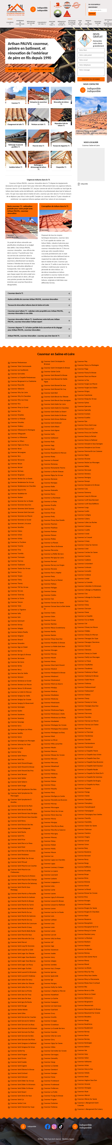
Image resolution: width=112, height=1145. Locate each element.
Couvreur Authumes (84, 1062)
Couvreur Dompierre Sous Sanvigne (90, 444)
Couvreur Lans (49, 916)
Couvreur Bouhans (83, 942)
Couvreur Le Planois (51, 543)
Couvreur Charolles (84, 717)
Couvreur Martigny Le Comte (54, 796)
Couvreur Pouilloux (50, 528)
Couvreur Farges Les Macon (87, 384)
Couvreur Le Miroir (51, 740)
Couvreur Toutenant (18, 565)
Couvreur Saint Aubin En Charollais (56, 408)
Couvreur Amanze (83, 1084)
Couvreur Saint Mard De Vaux (21, 935)
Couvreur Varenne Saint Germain (22, 512)
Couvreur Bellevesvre (85, 998)
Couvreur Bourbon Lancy (86, 934)
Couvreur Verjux (16, 464)
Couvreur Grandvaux (51, 1025)
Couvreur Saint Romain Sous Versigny (24, 813)
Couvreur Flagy (82, 369)
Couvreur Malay (49, 841)
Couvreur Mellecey (51, 774)
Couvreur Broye (83, 874)
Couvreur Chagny (83, 837)
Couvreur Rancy (49, 494)
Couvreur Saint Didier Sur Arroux (22, 1081)
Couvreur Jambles (50, 965)
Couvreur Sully (16, 613)
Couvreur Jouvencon (51, 950)
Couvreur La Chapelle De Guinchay (89, 777)
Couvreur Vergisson (17, 475)
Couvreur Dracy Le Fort (85, 429)
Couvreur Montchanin (52, 703)
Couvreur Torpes (16, 576)
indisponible (42, 8)
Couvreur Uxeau (16, 531)
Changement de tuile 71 (42, 23)
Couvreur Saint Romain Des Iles (22, 825)
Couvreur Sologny (17, 628)
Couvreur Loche (49, 890)
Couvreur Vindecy (17, 426)
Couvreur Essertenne (84, 395)
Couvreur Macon (50, 852)
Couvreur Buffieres (84, 867)
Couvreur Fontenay (50, 1107)
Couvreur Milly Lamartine (53, 744)
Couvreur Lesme (50, 909)
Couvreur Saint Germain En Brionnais (24, 1028)
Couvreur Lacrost (50, 935)
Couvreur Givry (49, 1040)
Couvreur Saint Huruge (19, 1006)
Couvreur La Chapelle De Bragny (89, 781)
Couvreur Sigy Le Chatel (19, 647)
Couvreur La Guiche (51, 998)
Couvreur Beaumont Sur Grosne (88, 1013)
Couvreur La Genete (51, 1066)
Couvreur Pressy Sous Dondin (54, 520)
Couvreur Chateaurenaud (86, 687)
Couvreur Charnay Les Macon (87, 721)
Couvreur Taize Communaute (21, 366)
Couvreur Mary (49, 792)
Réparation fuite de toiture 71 (62, 23)
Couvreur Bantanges (84, 1043)
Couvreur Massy (49, 785)
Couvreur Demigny (84, 478)
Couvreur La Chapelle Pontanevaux (23, 378)
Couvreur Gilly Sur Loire (52, 1036)
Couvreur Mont (49, 736)
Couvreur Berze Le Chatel (86, 994)
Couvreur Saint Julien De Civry (21, 987)
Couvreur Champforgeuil (86, 807)
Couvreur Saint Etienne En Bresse (22, 1070)
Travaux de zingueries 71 (88, 23)
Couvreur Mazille (50, 777)
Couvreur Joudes (50, 953)
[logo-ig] (54, 1126)
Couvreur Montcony (51, 699)
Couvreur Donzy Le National (87, 440)
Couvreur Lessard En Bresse (54, 901)
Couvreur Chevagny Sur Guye (87, 639)
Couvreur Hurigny (50, 983)
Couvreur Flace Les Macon (86, 376)
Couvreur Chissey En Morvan (87, 635)
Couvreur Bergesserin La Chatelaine (23, 381)
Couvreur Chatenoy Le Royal (87, 672)
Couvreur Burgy (83, 863)
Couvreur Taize (16, 606)
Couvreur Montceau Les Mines (55, 718)
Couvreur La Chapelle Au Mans (88, 785)
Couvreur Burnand (83, 856)
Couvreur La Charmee (85, 732)
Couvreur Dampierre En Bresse (88, 485)
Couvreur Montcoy (50, 691)
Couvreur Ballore (83, 1047)
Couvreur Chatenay (84, 683)
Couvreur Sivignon (17, 636)
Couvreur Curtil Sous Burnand (87, 500)
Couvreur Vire (16, 411)
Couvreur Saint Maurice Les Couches (24, 866)
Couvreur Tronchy (17, 546)
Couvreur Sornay (16, 625)
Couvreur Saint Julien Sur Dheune (22, 983)
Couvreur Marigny (50, 822)
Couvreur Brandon (83, 904)
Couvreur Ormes (50, 620)
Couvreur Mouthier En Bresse (54, 643)
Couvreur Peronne (50, 569)
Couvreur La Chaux (84, 661)
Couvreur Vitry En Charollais (21, 396)
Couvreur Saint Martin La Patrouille (23, 894)
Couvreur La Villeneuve (19, 437)
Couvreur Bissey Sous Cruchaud (88, 983)
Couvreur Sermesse (17, 658)
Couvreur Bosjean (83, 946)
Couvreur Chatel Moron (85, 680)
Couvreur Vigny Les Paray (20, 445)
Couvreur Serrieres (17, 662)
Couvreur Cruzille (83, 530)
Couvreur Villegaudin (18, 434)
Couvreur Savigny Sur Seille (20, 696)
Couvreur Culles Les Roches (87, 522)
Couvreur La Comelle (84, 582)
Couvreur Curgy (83, 507)
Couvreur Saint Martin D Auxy (21, 927)
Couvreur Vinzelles (17, 415)
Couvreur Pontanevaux (19, 363)
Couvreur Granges (50, 1021)
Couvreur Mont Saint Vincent (54, 665)
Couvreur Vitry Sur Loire (19, 392)
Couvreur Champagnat (85, 811)
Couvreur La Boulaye (84, 938)
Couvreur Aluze (82, 1092)
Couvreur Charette (84, 740)
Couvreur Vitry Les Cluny (19, 400)
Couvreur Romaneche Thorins (54, 468)
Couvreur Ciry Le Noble (85, 620)
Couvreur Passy (49, 576)
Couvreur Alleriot (83, 1095)
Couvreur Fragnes (50, 1100)
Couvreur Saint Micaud (19, 862)
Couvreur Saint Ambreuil (52, 423)
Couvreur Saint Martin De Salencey (23, 916)
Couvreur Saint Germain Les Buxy (22, 1025)
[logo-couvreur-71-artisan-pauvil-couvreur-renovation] (15, 9)
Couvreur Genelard (51, 1070)
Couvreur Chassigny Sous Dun (87, 706)
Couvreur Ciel (82, 624)
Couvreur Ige (48, 980)
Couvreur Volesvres (17, 389)
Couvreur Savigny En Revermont (22, 703)
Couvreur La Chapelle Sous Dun (88, 758)
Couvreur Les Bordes (84, 949)
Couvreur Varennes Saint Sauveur (22, 509)
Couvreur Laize (49, 927)
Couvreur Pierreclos (51, 550)
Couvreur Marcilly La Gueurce (54, 830)
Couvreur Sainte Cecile (52, 372)
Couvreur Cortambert (85, 564)
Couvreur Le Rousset (51, 460)
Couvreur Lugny (49, 864)
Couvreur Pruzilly (50, 505)
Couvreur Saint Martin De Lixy (21, 920)
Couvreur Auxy (82, 1054)
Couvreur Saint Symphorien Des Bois (23, 789)
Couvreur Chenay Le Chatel (87, 653)
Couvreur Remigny (50, 483)
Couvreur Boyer (83, 916)
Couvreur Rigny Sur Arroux (53, 475)
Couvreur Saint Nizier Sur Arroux (22, 858)
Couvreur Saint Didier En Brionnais (23, 1085)
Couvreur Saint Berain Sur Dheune (56, 397)
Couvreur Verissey (17, 471)
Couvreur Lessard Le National (54, 905)
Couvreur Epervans (84, 406)
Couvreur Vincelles (17, 422)
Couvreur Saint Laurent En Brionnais (23, 972)
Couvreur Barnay (83, 1032)
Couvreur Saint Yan (17, 759)
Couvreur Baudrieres (84, 1024)
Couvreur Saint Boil (51, 393)
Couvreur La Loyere (51, 871)
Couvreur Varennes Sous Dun (21, 505)
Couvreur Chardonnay (85, 736)
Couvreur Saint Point (18, 847)
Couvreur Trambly (17, 553)
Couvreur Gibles (49, 1047)
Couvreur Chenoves (84, 650)
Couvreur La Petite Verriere (54, 554)
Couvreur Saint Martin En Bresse (22, 901)
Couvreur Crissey (83, 541)
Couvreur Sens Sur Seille (19, 673)
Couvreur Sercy (16, 670)
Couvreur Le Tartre (17, 598)
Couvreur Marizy (50, 819)
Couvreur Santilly (17, 733)
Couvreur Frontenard (51, 1081)
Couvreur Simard (17, 640)
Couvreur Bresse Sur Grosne (87, 893)
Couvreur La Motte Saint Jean (54, 646)
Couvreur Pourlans (50, 524)
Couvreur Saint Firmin (18, 1058)
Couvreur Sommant (17, 621)
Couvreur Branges (83, 901)
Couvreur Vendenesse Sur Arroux (22, 482)
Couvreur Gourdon (50, 1032)
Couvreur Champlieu (84, 800)
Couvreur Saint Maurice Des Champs (24, 880)
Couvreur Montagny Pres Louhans (56, 729)
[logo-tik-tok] (60, 1126)
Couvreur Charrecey (84, 713)
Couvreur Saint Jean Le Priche (21, 991)
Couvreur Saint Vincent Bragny (21, 763)
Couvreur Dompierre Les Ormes (88, 448)
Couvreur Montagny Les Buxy (54, 733)
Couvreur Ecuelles (83, 418)
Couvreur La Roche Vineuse (53, 472)
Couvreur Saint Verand (19, 774)
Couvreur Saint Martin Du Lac (21, 912)
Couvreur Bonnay (83, 953)
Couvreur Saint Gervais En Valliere (23, 1021)
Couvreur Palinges (50, 588)
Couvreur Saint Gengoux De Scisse (23, 1047)
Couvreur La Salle (17, 748)
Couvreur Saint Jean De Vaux (21, 998)
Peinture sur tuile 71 (52, 23)
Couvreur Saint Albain (51, 427)
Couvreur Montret (50, 669)
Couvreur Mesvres (50, 751)
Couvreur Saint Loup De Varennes (22, 946)
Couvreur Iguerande (51, 976)
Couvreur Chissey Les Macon (87, 627)
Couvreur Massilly (50, 789)
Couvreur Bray (82, 897)
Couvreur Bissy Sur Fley (85, 972)
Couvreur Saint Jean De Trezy (21, 995)
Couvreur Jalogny (50, 961)
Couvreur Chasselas (84, 710)
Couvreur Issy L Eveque (52, 968)
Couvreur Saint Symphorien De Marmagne (21, 794)
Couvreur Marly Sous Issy (53, 815)
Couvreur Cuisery (83, 519)
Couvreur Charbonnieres (86, 743)
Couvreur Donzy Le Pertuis (86, 436)
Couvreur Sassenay (17, 718)
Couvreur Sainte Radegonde (20, 828)
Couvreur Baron (83, 1035)
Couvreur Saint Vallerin (19, 782)
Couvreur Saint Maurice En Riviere (23, 876)
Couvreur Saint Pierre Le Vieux (21, 843)
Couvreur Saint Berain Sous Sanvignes (57, 400)
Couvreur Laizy (49, 924)
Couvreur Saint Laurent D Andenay (23, 976)
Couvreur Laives (49, 931)
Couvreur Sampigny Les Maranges (23, 741)
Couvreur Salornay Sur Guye (21, 744)
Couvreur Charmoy (84, 728)
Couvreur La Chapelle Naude (87, 770)
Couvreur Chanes (83, 796)
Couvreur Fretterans (51, 1088)
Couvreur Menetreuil (51, 766)
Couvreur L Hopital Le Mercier (55, 991)
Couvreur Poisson (50, 535)
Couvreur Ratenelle (51, 490)
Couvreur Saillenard (51, 438)
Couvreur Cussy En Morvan (87, 496)
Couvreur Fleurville (17, 385)
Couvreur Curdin (83, 511)
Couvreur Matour (50, 781)
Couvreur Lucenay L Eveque (54, 867)
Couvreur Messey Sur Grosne (54, 755)
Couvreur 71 (9, 23)
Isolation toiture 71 (97, 23)
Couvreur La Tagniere (18, 610)
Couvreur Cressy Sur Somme (87, 545)
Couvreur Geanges (50, 1073)
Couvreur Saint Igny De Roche (21, 1002)
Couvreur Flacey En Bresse (86, 373)
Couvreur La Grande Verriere (54, 1028)
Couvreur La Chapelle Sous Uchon (89, 755)
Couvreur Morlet (50, 658)
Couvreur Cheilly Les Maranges (88, 657)
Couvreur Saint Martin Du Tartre (22, 905)
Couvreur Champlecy (84, 803)
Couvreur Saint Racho (18, 832)
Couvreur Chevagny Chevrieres (88, 642)
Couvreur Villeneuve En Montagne (23, 430)
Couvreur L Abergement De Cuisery (90, 1109)
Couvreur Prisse (49, 513)
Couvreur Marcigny (51, 834)
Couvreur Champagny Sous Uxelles (89, 814)
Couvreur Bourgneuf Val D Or (87, 927)
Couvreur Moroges (50, 650)
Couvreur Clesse (83, 612)
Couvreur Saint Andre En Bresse (55, 415)
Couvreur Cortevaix (84, 567)
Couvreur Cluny (82, 601)
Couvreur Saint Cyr (17, 1100)
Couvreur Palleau (50, 584)
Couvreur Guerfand (51, 1010)
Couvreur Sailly (49, 434)
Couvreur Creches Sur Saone (87, 552)
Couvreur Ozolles (50, 595)
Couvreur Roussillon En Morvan (55, 453)
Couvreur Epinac (83, 403)
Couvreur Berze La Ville (85, 990)
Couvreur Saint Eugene (19, 1066)
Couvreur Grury (49, 1013)
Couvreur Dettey (83, 466)
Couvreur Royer (49, 449)
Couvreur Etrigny (83, 391)
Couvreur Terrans (17, 591)
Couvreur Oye (49, 599)
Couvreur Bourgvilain (85, 923)
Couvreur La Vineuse (18, 419)
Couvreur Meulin (50, 748)
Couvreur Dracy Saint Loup (86, 425)
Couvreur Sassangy (17, 722)
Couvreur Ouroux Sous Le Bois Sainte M (57, 608)
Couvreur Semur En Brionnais (21, 688)
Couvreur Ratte (49, 487)
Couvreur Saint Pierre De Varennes (23, 851)
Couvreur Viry (15, 404)
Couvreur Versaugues (18, 452)
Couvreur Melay (49, 770)
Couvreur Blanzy (83, 961)
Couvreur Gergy (49, 1062)
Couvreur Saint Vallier (18, 778)
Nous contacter (42, 70)
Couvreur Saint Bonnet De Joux (55, 385)
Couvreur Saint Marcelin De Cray (22, 939)
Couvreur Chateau (83, 695)
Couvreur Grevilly (50, 1017)
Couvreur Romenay (51, 464)
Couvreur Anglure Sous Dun (87, 1080)
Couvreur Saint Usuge (18, 786)
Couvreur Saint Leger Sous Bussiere (23, 957)
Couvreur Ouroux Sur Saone (54, 603)
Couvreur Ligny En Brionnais (54, 897)
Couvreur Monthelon (51, 695)
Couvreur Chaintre (84, 833)
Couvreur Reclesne (50, 479)
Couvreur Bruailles (84, 871)
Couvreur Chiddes (83, 631)
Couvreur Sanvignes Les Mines (21, 729)
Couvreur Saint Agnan (51, 430)
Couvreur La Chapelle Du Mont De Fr (90, 773)
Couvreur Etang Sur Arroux (86, 399)
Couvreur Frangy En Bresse (53, 1096)
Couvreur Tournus (17, 561)
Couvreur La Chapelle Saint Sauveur (90, 766)
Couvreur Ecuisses (83, 414)
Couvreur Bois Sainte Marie (87, 957)
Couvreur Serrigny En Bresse (21, 655)
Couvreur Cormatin (84, 571)
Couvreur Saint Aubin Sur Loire (55, 404)
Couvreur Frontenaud (51, 1085)
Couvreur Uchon (16, 535)
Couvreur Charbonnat (85, 747)
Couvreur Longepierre (52, 882)
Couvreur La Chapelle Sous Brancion (90, 762)
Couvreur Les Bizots (84, 968)
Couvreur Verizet (17, 467)
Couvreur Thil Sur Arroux (19, 587)
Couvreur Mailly (49, 849)
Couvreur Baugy (83, 1020)
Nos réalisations (17, 70)
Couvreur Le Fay (83, 380)
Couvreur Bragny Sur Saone (87, 908)
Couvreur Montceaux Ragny (54, 710)
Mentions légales (68, 1139)
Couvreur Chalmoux (84, 829)
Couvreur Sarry (16, 726)
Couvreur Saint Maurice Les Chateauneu (20, 871)
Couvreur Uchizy (16, 539)
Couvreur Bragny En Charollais (88, 912)
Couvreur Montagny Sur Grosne (55, 725)
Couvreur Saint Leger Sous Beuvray (23, 961)
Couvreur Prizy (49, 509)
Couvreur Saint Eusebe (19, 1062)
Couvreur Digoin (83, 455)
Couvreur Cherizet (83, 646)
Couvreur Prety (49, 516)
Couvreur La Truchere (18, 542)
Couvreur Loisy (49, 886)
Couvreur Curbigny (84, 515)
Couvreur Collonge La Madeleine (89, 590)
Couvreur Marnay (50, 804)
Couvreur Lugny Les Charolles (54, 860)
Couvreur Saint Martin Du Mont (22, 909)
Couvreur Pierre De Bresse (53, 546)
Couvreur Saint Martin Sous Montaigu (20, 888)
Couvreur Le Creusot (84, 537)
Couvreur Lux (48, 856)
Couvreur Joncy (49, 957)
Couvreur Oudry (49, 613)
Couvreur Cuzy (82, 489)
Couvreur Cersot (83, 841)
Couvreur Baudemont (85, 1028)
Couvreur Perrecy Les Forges (54, 565)
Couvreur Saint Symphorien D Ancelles (21, 801)
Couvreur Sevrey (16, 651)
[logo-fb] (47, 1126)
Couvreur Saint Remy (18, 821)
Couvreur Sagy (49, 445)
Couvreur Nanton (50, 635)
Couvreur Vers (16, 456)
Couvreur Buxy (82, 848)
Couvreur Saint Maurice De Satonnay (24, 883)
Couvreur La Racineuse (52, 498)
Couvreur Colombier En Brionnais (89, 586)
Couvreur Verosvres (17, 460)
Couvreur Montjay (50, 688)
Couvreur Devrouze (84, 470)
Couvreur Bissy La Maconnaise (88, 979)
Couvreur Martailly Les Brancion (55, 800)
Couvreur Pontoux (50, 531)
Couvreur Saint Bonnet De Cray (55, 389)
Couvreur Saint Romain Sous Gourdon (24, 817)
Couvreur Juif (48, 942)
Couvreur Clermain (84, 609)
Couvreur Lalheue (50, 920)
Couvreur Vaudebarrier (19, 494)
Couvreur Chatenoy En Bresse (87, 676)
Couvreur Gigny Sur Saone (53, 1043)
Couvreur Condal (83, 579)
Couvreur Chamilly (84, 818)
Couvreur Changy (83, 792)
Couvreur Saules (16, 711)
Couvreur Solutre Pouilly (19, 632)
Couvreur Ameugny (84, 1088)
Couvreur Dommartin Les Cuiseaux (89, 451)
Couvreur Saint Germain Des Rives (23, 1040)
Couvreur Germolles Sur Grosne (55, 1051)
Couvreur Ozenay (50, 591)
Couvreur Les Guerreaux (52, 1006)
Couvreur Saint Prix (17, 836)
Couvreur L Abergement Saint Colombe (87, 1104)
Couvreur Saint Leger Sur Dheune (22, 953)
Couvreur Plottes (50, 539)
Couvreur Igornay (50, 972)
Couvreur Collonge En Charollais (88, 597)
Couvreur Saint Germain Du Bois (22, 1036)
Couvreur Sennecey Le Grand (21, 681)
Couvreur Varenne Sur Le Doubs (22, 501)
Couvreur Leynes (50, 894)
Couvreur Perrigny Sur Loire (54, 558)
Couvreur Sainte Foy (18, 1051)
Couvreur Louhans (50, 879)
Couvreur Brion (82, 878)
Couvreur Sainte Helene (19, 1010)
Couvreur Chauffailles (85, 665)
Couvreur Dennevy (84, 474)
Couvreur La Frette (50, 1092)
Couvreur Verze (16, 449)
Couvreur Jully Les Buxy (52, 939)
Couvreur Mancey (50, 837)
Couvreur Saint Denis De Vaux (21, 1096)
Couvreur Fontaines (51, 1103)
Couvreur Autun (83, 1058)
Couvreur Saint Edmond (19, 1077)
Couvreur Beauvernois (85, 1005)
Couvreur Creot (82, 549)
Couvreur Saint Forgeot (19, 1055)
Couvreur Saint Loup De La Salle (22, 950)
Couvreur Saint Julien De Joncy (21, 980)
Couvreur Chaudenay (84, 668)
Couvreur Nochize (50, 624)
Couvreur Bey (82, 987)
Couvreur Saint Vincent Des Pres (22, 771)
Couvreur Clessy (83, 605)
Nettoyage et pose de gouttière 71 (72, 23)
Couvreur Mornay (50, 654)
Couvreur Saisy (16, 752)
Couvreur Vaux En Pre (18, 490)
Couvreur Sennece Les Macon (21, 685)
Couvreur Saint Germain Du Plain (22, 1032)
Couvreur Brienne (83, 882)
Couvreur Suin (16, 617)
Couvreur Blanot (83, 964)
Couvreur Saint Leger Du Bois (21, 968)
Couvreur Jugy (49, 946)
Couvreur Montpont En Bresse (54, 673)
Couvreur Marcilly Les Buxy (53, 826)
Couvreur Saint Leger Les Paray (22, 965)
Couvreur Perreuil (50, 561)
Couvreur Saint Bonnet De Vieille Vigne (55, 380)
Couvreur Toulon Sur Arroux (20, 568)
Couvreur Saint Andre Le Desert (55, 412)
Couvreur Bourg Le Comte (86, 931)
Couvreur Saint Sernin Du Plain (21, 806)
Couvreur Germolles (18, 374)
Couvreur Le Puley (50, 502)
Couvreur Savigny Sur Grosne (21, 700)
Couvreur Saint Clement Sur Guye (22, 1107)
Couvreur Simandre (17, 643)
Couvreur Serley (16, 666)
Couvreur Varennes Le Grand (21, 520)
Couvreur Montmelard (52, 680)
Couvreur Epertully (84, 410)
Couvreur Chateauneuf (85, 691)
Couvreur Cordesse (84, 575)
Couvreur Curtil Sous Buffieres (88, 504)
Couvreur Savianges (18, 707)
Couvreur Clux (82, 594)
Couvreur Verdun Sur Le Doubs (21, 479)
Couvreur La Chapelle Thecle (87, 751)
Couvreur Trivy (16, 550)
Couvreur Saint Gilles (18, 1013)
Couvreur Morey (50, 661)
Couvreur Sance (16, 737)
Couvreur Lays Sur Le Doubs (54, 912)
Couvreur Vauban (17, 497)
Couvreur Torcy (16, 572)
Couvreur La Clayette (84, 616)
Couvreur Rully (49, 442)
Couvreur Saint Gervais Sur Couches (23, 1017)
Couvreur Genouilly (51, 1058)
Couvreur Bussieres (84, 852)
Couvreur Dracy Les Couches (87, 433)
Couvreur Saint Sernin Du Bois (21, 810)
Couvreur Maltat (50, 845)
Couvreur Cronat (83, 534)
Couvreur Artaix (83, 1065)
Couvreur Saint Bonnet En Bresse (55, 375)
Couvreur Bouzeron (84, 919)
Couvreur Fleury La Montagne (88, 365)
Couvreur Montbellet (51, 721)
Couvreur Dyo (82, 421)
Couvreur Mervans (50, 759)
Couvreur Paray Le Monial (53, 580)
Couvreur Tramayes (17, 557)
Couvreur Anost (82, 1077)
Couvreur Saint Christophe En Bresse (57, 368)
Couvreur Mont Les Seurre (53, 684)
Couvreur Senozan (17, 677)
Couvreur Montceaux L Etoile (54, 714)
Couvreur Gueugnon (51, 1002)
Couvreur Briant (83, 886)
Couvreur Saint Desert (18, 1092)
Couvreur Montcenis (51, 706)
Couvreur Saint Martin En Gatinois (23, 897)
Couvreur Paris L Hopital (52, 573)
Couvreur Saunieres (17, 715)
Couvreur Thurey (17, 583)
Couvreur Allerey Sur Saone (87, 1099)
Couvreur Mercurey (51, 763)
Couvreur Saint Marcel (19, 942)
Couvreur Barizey (83, 1039)
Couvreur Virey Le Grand (19, 407)
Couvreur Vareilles (17, 527)
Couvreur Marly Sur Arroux (53, 811)
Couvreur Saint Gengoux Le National (23, 1043)
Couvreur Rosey (49, 457)
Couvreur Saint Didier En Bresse (22, 1088)
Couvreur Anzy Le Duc (85, 1069)
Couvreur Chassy (83, 698)
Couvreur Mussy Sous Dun (53, 639)
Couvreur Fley (82, 361)
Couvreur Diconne (83, 459)
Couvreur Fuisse (49, 1077)
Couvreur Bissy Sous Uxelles (87, 976)
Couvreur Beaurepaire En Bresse (89, 1009)
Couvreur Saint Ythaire (19, 756)
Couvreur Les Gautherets (19, 370)
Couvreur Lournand (51, 875)
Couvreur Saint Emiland (19, 1073)
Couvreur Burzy (82, 859)
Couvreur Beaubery (84, 1017)
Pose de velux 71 (80, 23)
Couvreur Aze (82, 1050)
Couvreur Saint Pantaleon (20, 855)
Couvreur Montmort (51, 676)
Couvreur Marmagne (51, 807)
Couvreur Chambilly (84, 822)
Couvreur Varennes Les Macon (21, 516)
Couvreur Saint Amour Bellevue (55, 419)
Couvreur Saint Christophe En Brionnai (54, 363)
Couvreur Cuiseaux (84, 526)
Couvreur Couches (83, 556)
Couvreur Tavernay (17, 595)
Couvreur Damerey (84, 492)
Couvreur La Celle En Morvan (21, 692)
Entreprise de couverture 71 (20, 23)
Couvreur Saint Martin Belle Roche (23, 931)
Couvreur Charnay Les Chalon (87, 725)
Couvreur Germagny (51, 1055)
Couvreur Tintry (16, 580)
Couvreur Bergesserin (85, 1002)
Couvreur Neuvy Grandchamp (54, 628)
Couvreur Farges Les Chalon (87, 388)
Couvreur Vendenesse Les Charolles (23, 486)
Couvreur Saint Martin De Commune (24, 924)
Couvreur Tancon (17, 602)
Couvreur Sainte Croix (18, 1103)
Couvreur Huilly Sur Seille (53, 987)
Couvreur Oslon (49, 616)
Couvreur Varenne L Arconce (21, 524)
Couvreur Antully (83, 1073)
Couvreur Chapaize (84, 788)
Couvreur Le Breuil (84, 889)
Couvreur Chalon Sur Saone (87, 826)
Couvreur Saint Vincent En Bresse (22, 767)
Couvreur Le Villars (17, 441)
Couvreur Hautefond (51, 995)
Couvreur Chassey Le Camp (87, 702)
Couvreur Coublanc (84, 560)
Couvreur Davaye (83, 481)
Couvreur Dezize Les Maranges (88, 463)
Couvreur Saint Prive (18, 840)
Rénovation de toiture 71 (31, 23)
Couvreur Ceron (83, 844)
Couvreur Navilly (50, 631)
